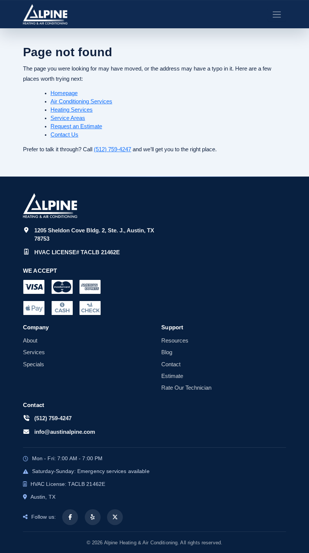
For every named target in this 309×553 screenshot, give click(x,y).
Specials (33, 364)
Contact (171, 364)
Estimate (172, 376)
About (30, 341)
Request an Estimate (76, 126)
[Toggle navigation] (277, 14)
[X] (115, 517)
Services (34, 352)
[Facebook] (70, 517)
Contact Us (64, 135)
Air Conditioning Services (81, 101)
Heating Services (71, 110)
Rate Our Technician (186, 388)
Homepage (64, 93)
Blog (166, 352)
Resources (174, 341)
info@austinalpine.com (64, 432)
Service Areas (67, 118)
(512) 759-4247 (112, 149)
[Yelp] (93, 517)
